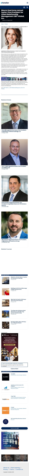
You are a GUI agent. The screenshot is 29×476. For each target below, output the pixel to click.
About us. (6, 468)
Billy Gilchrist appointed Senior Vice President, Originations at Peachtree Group (14, 240)
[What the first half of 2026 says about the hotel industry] (5, 302)
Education (12, 419)
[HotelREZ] (5, 377)
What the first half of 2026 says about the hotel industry (18, 300)
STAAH (12, 407)
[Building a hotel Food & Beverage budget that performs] (5, 291)
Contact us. (19, 469)
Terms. (12, 469)
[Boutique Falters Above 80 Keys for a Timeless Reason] (5, 325)
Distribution (24, 408)
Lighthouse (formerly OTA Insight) (17, 385)
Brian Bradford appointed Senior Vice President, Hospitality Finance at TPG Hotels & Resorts (14, 204)
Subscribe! (14, 369)
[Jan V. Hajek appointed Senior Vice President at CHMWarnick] (14, 152)
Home (2, 24)
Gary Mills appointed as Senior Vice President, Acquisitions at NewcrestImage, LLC (14, 130)
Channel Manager (19, 408)
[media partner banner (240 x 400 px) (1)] (9, 360)
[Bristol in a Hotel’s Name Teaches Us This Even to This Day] (5, 280)
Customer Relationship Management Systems (18, 397)
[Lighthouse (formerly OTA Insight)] (5, 388)
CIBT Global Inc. (6, 87)
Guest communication (14, 398)
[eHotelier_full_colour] (5, 2)
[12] (14, 80)
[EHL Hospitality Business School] (5, 421)
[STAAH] (5, 410)
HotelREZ (13, 374)
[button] (27, 2)
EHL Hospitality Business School (18, 418)
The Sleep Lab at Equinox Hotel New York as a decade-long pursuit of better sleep (18, 312)
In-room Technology (21, 398)
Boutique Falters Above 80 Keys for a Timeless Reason (18, 322)
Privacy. (5, 469)
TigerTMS (13, 396)
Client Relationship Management (14, 87)
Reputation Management (15, 409)
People (6, 24)
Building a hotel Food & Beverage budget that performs (19, 289)
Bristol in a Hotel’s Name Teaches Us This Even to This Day (19, 278)
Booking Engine (13, 408)
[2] (10, 449)
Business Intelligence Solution (16, 387)
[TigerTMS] (5, 399)
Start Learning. (15, 468)
